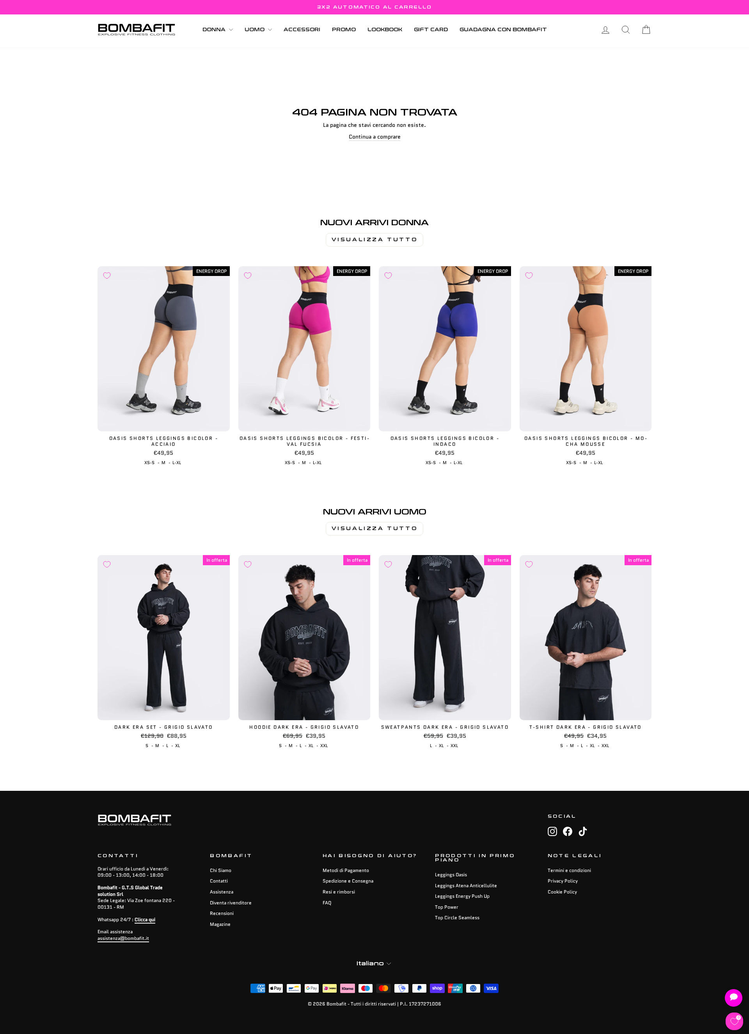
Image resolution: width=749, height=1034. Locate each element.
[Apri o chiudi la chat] (733, 998)
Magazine (220, 924)
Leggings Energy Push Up (462, 896)
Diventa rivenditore (231, 902)
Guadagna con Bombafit (503, 29)
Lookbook (384, 29)
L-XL (176, 462)
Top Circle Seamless (457, 917)
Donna (214, 29)
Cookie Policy (562, 891)
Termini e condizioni (569, 870)
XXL (324, 745)
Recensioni (222, 913)
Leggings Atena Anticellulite (466, 885)
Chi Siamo (220, 870)
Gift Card (431, 29)
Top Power (446, 907)
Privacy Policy (563, 880)
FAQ (327, 902)
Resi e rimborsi (339, 891)
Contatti (219, 880)
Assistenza (221, 891)
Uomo (255, 29)
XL (177, 745)
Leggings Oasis (451, 874)
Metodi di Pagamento (346, 870)
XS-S (149, 462)
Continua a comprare (375, 137)
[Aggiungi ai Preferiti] (107, 275)
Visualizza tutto (375, 239)
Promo (344, 29)
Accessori (302, 29)
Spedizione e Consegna (348, 880)
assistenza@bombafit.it (123, 938)
